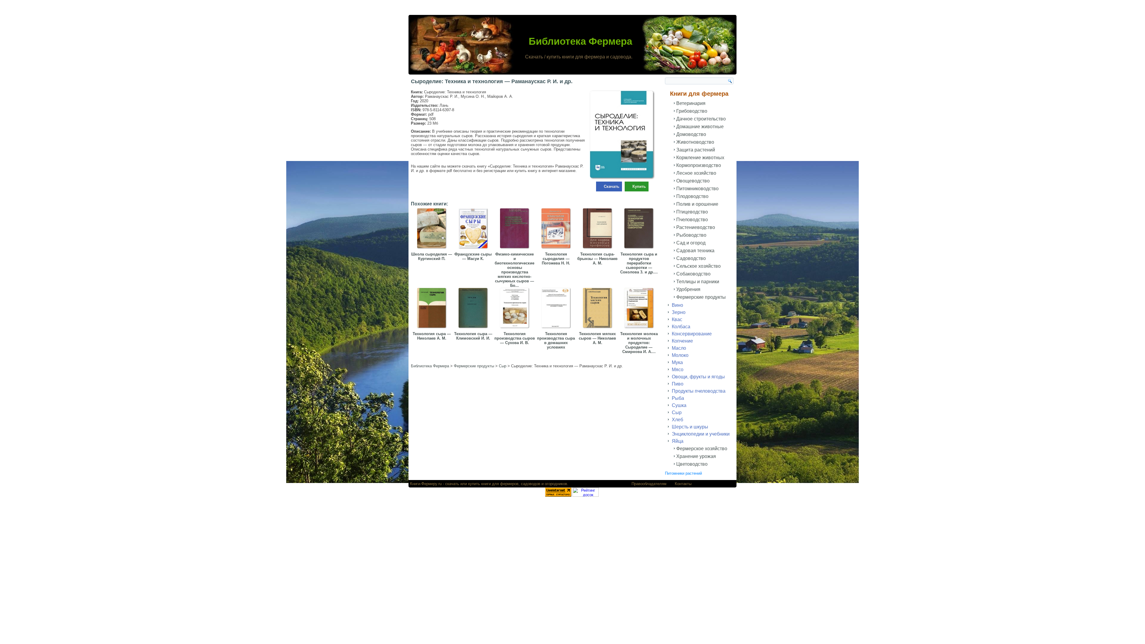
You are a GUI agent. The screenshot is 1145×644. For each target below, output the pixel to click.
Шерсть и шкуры (690, 426)
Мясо (677, 369)
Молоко (680, 355)
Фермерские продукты (701, 297)
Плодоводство (692, 196)
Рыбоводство (691, 235)
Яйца (677, 441)
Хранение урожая (696, 456)
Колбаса (681, 326)
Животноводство (695, 142)
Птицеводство (692, 211)
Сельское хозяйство (698, 266)
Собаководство (693, 273)
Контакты (683, 484)
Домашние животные (700, 126)
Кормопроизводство (698, 165)
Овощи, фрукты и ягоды (698, 376)
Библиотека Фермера (580, 41)
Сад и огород (690, 242)
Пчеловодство (692, 219)
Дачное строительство (701, 118)
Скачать (611, 186)
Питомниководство (697, 188)
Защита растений (695, 149)
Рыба (678, 398)
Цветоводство (692, 464)
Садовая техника (695, 250)
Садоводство (691, 258)
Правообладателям (649, 484)
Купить (639, 186)
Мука (677, 362)
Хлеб (677, 419)
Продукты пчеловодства (698, 391)
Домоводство (691, 134)
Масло (679, 348)
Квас (677, 319)
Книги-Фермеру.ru (426, 484)
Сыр (677, 412)
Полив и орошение (697, 204)
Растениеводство (695, 227)
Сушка (679, 405)
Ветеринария (690, 103)
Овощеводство (693, 180)
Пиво (677, 383)
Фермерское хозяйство (701, 448)
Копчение (682, 340)
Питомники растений (683, 473)
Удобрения (688, 289)
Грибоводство (691, 111)
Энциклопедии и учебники (701, 433)
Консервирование (692, 333)
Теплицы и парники (697, 281)
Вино (677, 305)
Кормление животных (700, 157)
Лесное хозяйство (696, 173)
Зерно (679, 312)
